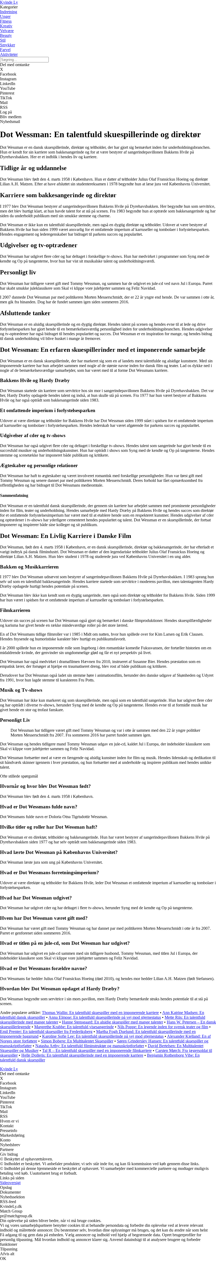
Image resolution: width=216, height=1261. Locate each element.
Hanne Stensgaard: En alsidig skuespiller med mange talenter (112, 1022)
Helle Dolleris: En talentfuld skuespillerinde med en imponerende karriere (82, 1055)
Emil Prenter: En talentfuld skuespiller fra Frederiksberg (46, 1031)
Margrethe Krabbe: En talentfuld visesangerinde (74, 1027)
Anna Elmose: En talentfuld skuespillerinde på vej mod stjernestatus (104, 1017)
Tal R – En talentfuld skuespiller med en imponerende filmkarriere (97, 1050)
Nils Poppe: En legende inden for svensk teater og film (162, 1027)
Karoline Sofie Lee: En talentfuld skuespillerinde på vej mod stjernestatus (103, 1036)
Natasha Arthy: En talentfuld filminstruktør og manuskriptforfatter (89, 1046)
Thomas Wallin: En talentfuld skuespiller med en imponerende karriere (100, 1012)
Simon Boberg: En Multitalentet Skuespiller (77, 1041)
